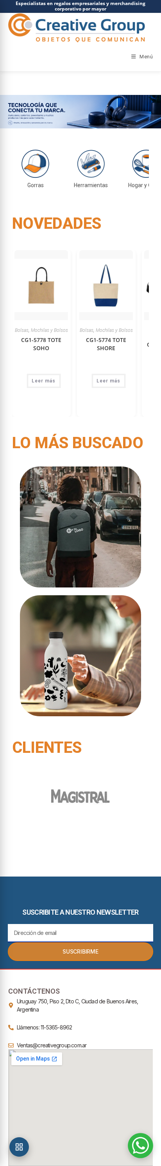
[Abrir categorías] (19, 1147)
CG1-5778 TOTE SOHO (41, 344)
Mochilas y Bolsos (49, 330)
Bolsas (22, 330)
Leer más (43, 381)
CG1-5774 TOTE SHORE (106, 344)
